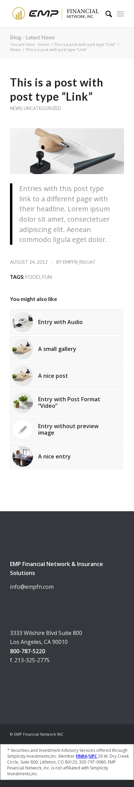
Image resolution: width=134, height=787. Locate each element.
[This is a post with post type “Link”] (67, 151)
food (32, 277)
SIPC (93, 756)
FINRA (81, 756)
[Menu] (120, 14)
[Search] (105, 14)
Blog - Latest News (32, 37)
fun (47, 277)
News (16, 108)
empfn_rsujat (79, 262)
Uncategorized (42, 108)
